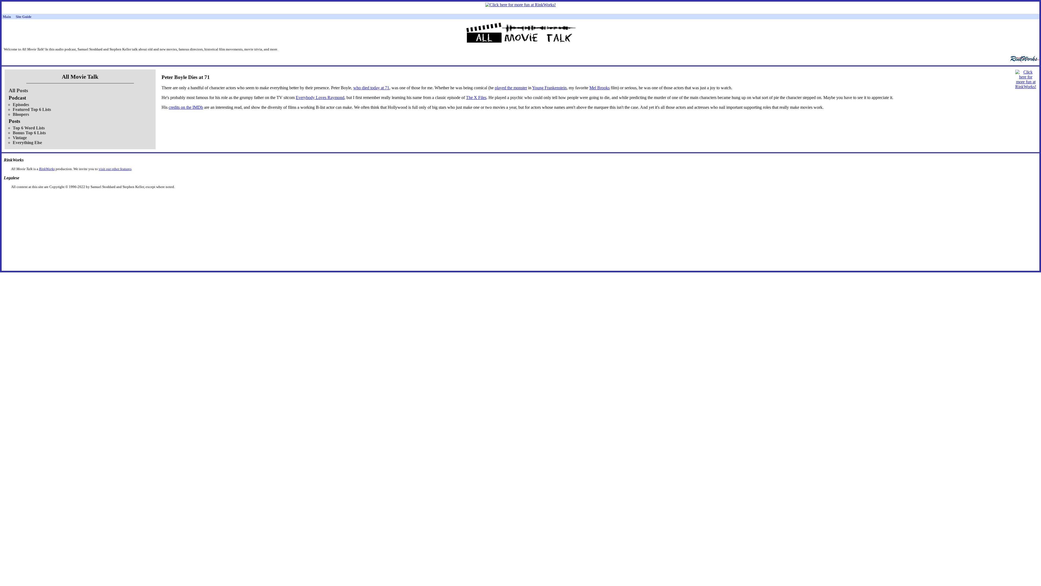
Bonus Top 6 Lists (29, 132)
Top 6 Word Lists (29, 128)
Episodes (21, 104)
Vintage (20, 137)
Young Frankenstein (549, 87)
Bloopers (21, 114)
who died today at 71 (371, 87)
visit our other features (115, 169)
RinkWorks (47, 169)
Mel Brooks (599, 87)
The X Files (476, 97)
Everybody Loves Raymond (320, 97)
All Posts (18, 90)
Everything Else (27, 142)
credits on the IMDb (186, 107)
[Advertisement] (492, 198)
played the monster (511, 87)
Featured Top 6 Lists (32, 109)
